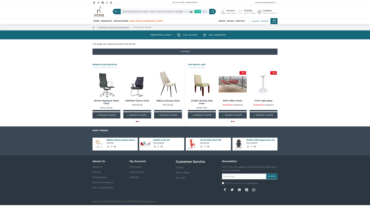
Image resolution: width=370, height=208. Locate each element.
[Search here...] (212, 11)
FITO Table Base (263, 100)
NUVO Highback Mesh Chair (106, 102)
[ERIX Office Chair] (233, 84)
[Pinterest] (111, 2)
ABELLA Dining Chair (168, 100)
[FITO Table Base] (264, 84)
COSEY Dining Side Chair (202, 102)
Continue (185, 51)
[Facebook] (94, 2)
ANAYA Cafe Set (161, 140)
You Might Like (196, 64)
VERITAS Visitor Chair (137, 100)
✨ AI (197, 12)
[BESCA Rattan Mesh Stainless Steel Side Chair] (99, 144)
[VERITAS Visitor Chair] (137, 84)
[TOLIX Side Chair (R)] (192, 144)
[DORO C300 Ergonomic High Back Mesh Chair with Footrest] (238, 144)
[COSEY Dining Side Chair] (202, 84)
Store (204, 12)
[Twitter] (99, 2)
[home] (93, 27)
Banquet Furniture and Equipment (114, 27)
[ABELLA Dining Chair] (168, 84)
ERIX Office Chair (232, 100)
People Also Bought (104, 64)
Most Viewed (100, 130)
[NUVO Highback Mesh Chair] (106, 84)
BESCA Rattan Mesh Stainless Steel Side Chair (122, 140)
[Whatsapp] (107, 2)
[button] (136, 121)
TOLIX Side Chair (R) (210, 140)
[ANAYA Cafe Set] (145, 144)
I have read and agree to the (241, 183)
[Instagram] (239, 190)
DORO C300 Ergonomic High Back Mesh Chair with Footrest (261, 140)
